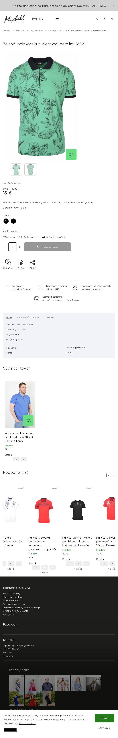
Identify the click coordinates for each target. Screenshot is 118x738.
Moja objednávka (11, 600)
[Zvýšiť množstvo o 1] (19, 247)
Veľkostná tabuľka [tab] (28, 317)
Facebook (7, 652)
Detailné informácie (14, 207)
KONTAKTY (8, 614)
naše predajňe (52, 6)
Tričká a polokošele (75, 347)
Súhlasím (104, 718)
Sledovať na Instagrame (26, 709)
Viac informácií (27, 723)
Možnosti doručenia (56, 237)
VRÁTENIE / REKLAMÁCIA (15, 611)
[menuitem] (39, 19)
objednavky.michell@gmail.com (18, 645)
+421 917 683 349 (11, 649)
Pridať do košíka (50, 246)
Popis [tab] (9, 317)
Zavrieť (104, 273)
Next (113, 475)
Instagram (8, 656)
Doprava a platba (12, 597)
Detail (7, 454)
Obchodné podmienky (14, 604)
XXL (36, 567)
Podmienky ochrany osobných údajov (22, 607)
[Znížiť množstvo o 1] (5, 247)
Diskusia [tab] (49, 317)
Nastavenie (10, 730)
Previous (109, 475)
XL (11, 563)
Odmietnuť (104, 728)
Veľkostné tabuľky (11, 593)
